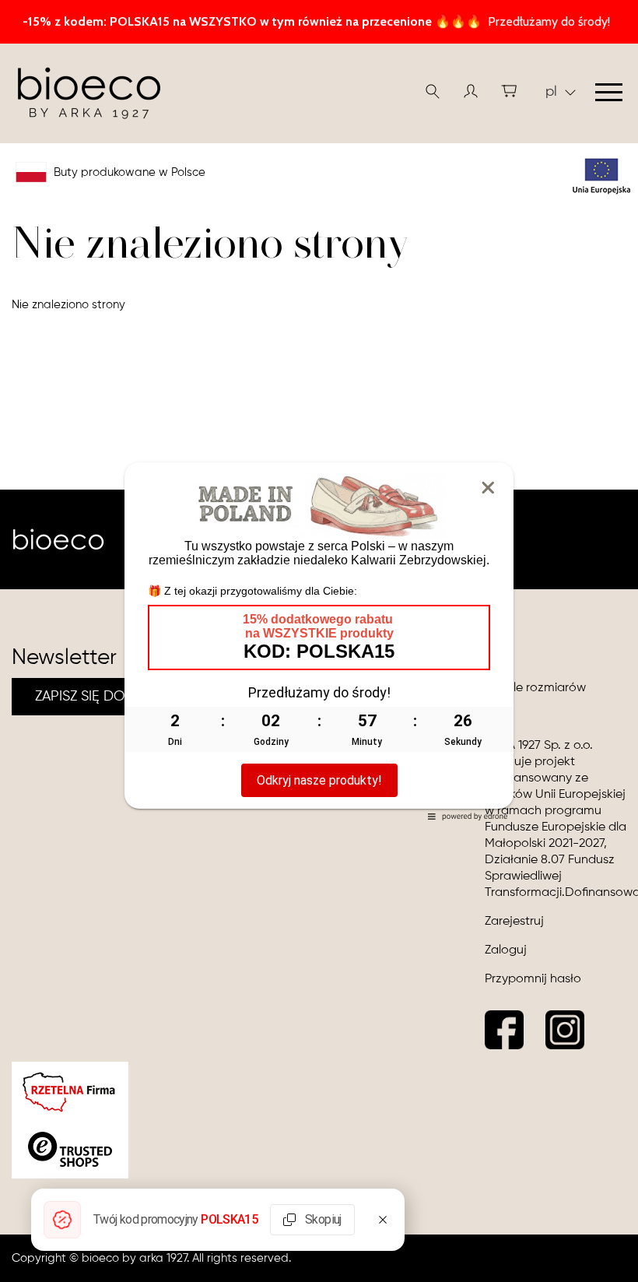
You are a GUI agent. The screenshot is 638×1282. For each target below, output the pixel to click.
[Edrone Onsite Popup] (319, 641)
